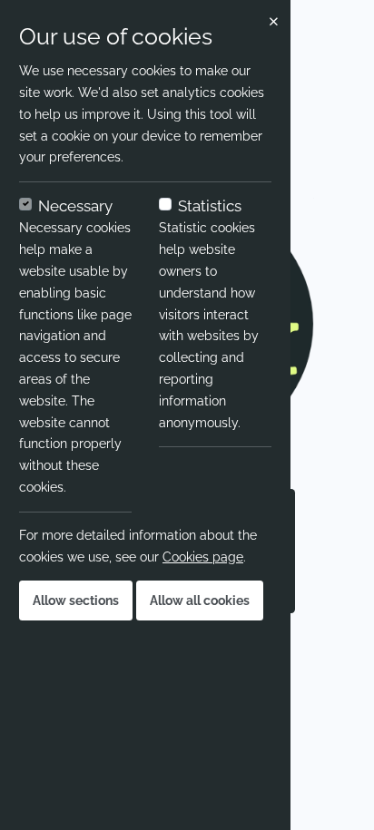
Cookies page (202, 557)
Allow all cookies (200, 600)
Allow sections (76, 600)
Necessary (75, 206)
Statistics (209, 206)
